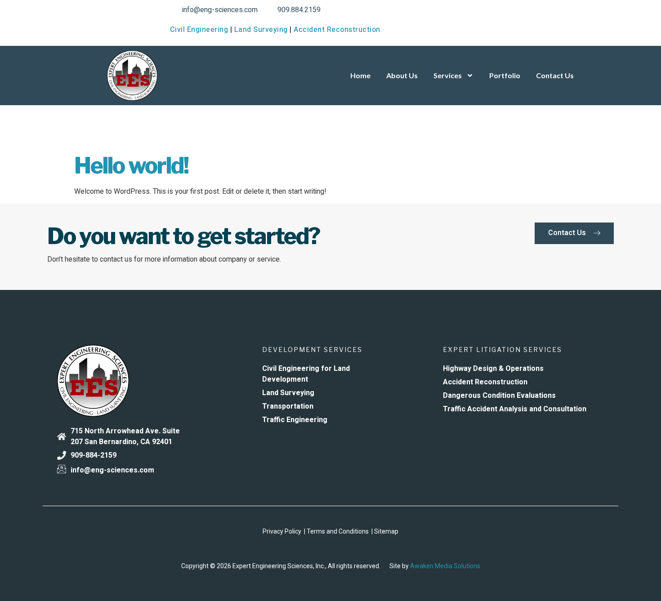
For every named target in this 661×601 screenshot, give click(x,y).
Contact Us (555, 75)
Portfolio (504, 75)
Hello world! (131, 165)
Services (447, 75)
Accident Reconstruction (337, 29)
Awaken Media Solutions (445, 566)
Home (360, 75)
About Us (402, 75)
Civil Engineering (199, 29)
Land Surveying (261, 29)
